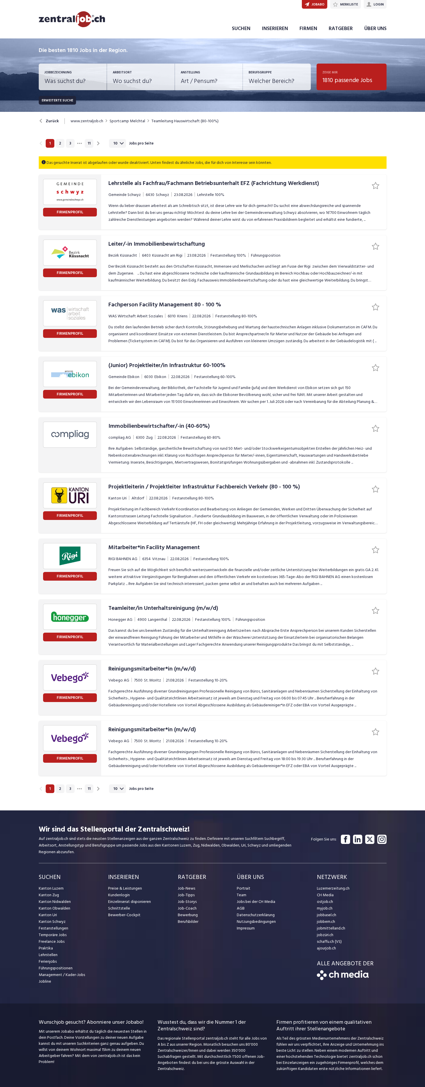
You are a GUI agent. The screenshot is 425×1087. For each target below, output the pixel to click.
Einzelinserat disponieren (129, 901)
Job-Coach (187, 908)
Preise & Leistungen (125, 888)
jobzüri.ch (325, 935)
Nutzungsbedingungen (256, 921)
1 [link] (50, 143)
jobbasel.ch (326, 915)
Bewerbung (188, 915)
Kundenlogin (119, 895)
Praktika (46, 948)
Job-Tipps (186, 895)
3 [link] (70, 143)
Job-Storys (187, 901)
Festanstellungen (53, 928)
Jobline (45, 981)
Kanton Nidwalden (55, 901)
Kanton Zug (49, 895)
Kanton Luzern (51, 888)
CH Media (325, 895)
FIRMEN (308, 28)
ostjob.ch (325, 901)
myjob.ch (324, 908)
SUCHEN (241, 28)
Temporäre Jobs (52, 935)
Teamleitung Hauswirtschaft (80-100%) (185, 121)
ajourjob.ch (326, 948)
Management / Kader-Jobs (62, 974)
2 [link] (60, 143)
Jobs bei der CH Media (256, 901)
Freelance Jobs (51, 941)
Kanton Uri (48, 915)
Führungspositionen (56, 968)
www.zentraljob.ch (87, 121)
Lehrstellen (48, 954)
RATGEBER (341, 28)
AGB (241, 908)
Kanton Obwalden (54, 908)
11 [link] (89, 143)
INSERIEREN (275, 28)
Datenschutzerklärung (256, 915)
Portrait (243, 888)
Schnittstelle (119, 908)
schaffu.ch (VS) (329, 941)
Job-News (186, 888)
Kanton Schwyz (52, 921)
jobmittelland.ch (331, 928)
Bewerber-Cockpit (124, 915)
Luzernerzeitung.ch (333, 888)
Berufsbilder (188, 921)
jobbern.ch (326, 921)
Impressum (246, 928)
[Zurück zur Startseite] (343, 978)
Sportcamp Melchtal (127, 121)
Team (241, 895)
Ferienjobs (48, 961)
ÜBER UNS (375, 28)
